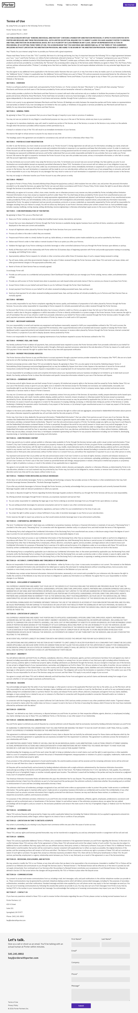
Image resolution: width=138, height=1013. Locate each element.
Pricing (59, 5)
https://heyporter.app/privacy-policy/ (59, 184)
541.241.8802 (16, 953)
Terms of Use (13, 1002)
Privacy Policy (13, 1005)
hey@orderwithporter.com (23, 957)
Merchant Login (87, 5)
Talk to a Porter (72, 5)
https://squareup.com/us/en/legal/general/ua (34, 366)
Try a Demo (49, 5)
